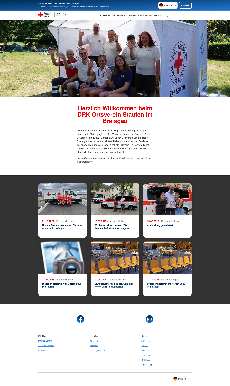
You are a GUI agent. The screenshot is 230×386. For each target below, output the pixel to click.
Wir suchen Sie (145, 15)
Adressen (145, 340)
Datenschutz (146, 364)
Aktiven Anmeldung (46, 345)
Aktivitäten (105, 15)
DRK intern (146, 360)
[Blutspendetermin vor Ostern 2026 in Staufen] (62, 258)
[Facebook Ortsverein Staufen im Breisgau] (80, 319)
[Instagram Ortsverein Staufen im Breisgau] (149, 319)
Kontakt (144, 345)
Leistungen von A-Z (98, 350)
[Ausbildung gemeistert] (167, 199)
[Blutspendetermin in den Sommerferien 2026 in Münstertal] (115, 258)
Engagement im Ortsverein (124, 15)
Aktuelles (94, 345)
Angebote (94, 340)
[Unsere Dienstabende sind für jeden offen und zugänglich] (62, 199)
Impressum (146, 355)
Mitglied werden (45, 340)
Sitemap (145, 350)
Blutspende (43, 350)
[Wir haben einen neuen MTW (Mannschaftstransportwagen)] (115, 199)
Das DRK (157, 15)
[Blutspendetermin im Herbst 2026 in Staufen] (167, 258)
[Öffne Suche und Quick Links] (166, 15)
